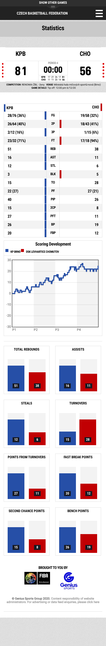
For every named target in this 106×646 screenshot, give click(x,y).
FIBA (37, 581)
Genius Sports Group (69, 581)
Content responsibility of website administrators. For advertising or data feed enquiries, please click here (53, 600)
